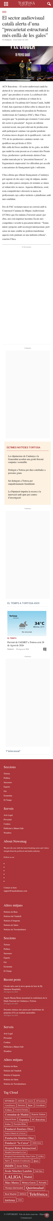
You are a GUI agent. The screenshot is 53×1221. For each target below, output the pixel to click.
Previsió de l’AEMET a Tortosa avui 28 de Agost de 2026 (25, 644)
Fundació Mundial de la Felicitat (15, 1133)
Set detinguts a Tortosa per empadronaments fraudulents (21, 482)
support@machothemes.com (15, 890)
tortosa (10, 1200)
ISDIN (9, 1166)
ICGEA (41, 1156)
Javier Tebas (22, 1165)
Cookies (7, 823)
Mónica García (29, 1182)
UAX (20, 1200)
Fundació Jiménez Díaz (19, 1129)
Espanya (24, 1119)
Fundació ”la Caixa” (17, 1143)
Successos (8, 782)
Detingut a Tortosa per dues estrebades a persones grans (26, 471)
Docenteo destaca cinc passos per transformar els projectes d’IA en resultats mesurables (24, 1011)
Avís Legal (8, 815)
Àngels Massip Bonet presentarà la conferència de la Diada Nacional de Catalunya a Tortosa (25, 999)
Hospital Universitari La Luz (15, 1152)
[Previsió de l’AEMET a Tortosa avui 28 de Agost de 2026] (26, 623)
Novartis (43, 1182)
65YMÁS (9, 1100)
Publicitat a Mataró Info (14, 828)
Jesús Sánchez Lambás (18, 1171)
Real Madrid (10, 1193)
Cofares (8, 1109)
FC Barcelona (38, 1119)
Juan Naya (38, 1171)
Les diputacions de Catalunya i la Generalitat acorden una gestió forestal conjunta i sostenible (25, 459)
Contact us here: (10, 887)
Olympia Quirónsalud (14, 1187)
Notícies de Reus (11, 911)
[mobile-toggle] (6, 4)
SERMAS (23, 1194)
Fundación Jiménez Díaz (19, 1138)
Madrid (28, 1177)
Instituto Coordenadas (22, 1160)
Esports (7, 786)
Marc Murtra (12, 1182)
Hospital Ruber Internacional (20, 1148)
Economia (8, 795)
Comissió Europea (21, 1110)
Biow (30, 1105)
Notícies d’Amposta (12, 920)
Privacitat (8, 819)
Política (7, 778)
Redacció (8, 40)
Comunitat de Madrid (16, 1114)
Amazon (30, 1101)
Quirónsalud (35, 1187)
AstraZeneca (10, 1105)
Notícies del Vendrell (12, 916)
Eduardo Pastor (10, 1119)
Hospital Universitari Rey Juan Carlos (20, 1156)
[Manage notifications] (46, 1215)
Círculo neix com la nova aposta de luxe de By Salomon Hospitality (23, 988)
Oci (4, 12)
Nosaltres (7, 832)
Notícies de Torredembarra (15, 929)
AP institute (40, 1100)
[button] (48, 4)
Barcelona (21, 1105)
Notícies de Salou (11, 925)
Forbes (8, 1124)
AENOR (21, 1100)
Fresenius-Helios (20, 1124)
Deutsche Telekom (38, 1114)
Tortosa (7, 773)
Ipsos (36, 1160)
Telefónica (38, 1194)
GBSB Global (36, 1143)
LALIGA (13, 1177)
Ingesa (7, 1160)
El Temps (11, 638)
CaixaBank (40, 1105)
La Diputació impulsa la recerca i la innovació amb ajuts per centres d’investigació (24, 494)
